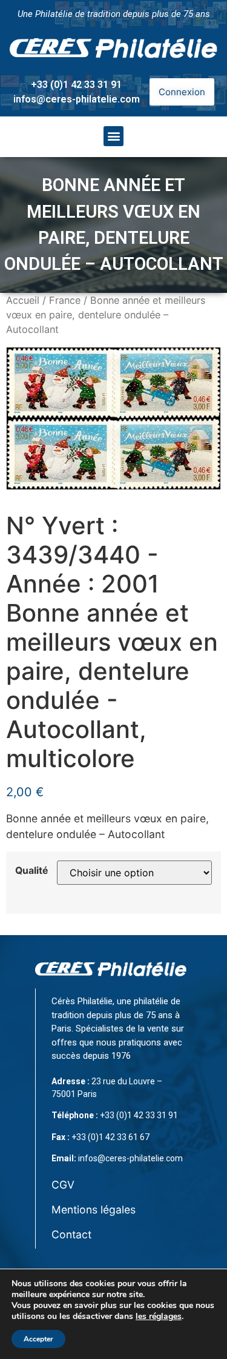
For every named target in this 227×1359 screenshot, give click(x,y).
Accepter (38, 1339)
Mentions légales (93, 1209)
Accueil (22, 300)
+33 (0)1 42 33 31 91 (76, 84)
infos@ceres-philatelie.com (76, 99)
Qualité (31, 871)
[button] (113, 136)
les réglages (159, 1316)
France (65, 300)
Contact (71, 1234)
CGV (62, 1184)
